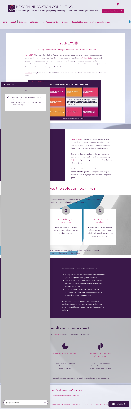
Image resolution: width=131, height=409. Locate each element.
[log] (25, 243)
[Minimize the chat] (46, 84)
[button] (34, 21)
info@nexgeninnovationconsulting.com (93, 22)
